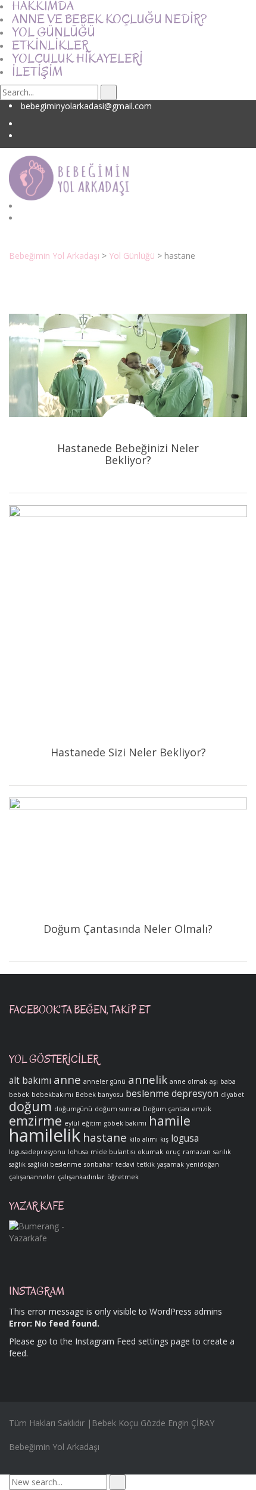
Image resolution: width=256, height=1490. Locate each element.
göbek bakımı (125, 1123)
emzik (201, 1109)
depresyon (194, 1093)
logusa (185, 1138)
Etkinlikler (50, 45)
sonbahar (98, 1164)
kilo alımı (143, 1139)
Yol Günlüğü (53, 32)
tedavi (125, 1164)
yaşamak (170, 1164)
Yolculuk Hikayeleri (77, 58)
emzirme (35, 1120)
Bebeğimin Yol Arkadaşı (54, 1446)
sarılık (222, 1152)
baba (228, 1081)
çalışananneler (32, 1177)
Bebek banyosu (99, 1094)
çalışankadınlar (81, 1177)
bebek (19, 1094)
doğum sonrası (118, 1109)
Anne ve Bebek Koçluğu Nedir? (109, 19)
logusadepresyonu (37, 1152)
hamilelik (44, 1135)
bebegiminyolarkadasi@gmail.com (86, 106)
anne (67, 1079)
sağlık (17, 1164)
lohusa (78, 1152)
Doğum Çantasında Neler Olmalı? (128, 879)
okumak (150, 1152)
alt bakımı (30, 1080)
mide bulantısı (112, 1152)
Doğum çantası (166, 1109)
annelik (147, 1079)
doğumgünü (73, 1109)
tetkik (146, 1164)
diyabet (232, 1094)
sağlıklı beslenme (55, 1164)
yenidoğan (202, 1164)
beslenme (147, 1093)
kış (164, 1139)
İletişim (37, 71)
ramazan (197, 1152)
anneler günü (104, 1081)
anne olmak (188, 1081)
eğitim (92, 1123)
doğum (30, 1106)
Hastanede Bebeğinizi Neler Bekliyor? (128, 403)
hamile (170, 1120)
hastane (105, 1137)
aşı (214, 1081)
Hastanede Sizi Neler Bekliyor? (128, 645)
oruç (173, 1152)
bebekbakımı (52, 1094)
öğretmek (123, 1177)
